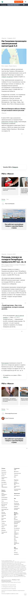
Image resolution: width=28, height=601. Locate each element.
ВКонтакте (16, 471)
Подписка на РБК (16, 486)
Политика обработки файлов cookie (9, 593)
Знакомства (16, 530)
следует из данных (7, 76)
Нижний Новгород (3, 513)
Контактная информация (16, 504)
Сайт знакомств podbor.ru (16, 533)
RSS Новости (17, 495)
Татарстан (3, 521)
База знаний (4, 484)
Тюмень (3, 523)
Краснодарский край (4, 510)
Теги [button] (7, 199)
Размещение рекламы (16, 509)
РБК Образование (4, 486)
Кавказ (2, 526)
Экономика (3, 472)
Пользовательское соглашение (8, 588)
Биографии (3, 482)
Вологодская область (4, 505)
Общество (3, 38)
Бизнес (3, 475)
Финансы (3, 480)
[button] (10, 186)
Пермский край (3, 516)
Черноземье (4, 524)
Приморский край (4, 532)
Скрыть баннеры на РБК (16, 483)
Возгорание (5, 363)
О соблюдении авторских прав (8, 586)
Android (15, 552)
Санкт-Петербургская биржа (10, 580)
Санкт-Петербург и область (4, 494)
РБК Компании (16, 536)
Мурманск (3, 530)
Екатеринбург (4, 497)
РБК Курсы (15, 539)
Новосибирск (4, 499)
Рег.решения (16, 528)
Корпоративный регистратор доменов (16, 522)
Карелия (3, 528)
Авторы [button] (3, 199)
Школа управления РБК (16, 543)
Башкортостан (4, 502)
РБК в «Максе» (7, 174)
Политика (3, 470)
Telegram (15, 167)
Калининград (4, 507)
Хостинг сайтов (16, 526)
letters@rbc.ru (21, 575)
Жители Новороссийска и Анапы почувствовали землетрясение (13, 109)
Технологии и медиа (4, 478)
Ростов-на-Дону (3, 519)
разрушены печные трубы (9, 121)
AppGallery (16, 554)
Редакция (16, 506)
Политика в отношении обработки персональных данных (13, 591)
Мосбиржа (14, 579)
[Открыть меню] (25, 2)
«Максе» (5, 377)
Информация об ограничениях (8, 584)
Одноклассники (17, 473)
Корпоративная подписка (17, 489)
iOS (15, 550)
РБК (2, 303)
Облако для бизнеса (16, 518)
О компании (16, 501)
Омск (2, 501)
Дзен (15, 476)
